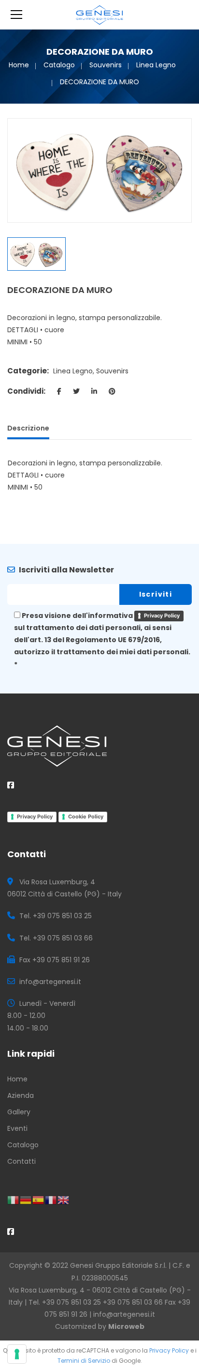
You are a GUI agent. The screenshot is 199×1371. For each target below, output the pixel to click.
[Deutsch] (26, 1199)
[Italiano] (13, 1199)
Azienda (20, 1095)
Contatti (21, 1161)
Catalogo (59, 65)
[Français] (51, 1199)
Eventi (17, 1128)
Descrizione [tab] (28, 428)
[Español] (38, 1199)
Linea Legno (156, 65)
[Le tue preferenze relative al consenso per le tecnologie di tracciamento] (17, 1354)
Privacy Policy (162, 615)
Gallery (18, 1112)
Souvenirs (105, 65)
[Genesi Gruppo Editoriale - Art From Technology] (99, 14)
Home (19, 65)
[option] (99, 170)
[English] (63, 1199)
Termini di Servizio (83, 1360)
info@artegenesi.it (124, 1314)
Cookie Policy (85, 816)
